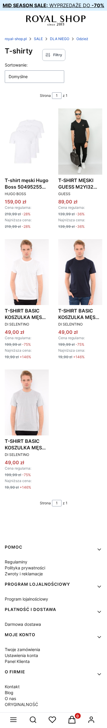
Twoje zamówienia (22, 649)
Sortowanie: (16, 64)
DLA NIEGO (59, 39)
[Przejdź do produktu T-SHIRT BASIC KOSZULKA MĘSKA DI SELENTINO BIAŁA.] (27, 272)
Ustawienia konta (21, 655)
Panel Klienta (17, 661)
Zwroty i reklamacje (24, 573)
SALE (38, 39)
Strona (45, 95)
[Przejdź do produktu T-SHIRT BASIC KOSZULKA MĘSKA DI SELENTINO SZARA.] (27, 402)
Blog (9, 692)
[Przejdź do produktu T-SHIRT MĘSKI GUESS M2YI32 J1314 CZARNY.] (80, 141)
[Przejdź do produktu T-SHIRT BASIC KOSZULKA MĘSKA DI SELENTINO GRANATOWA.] (80, 272)
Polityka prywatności (25, 567)
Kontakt (12, 686)
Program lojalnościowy (26, 598)
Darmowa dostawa (23, 624)
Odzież (82, 39)
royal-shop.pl (16, 39)
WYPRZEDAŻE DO (53, 5)
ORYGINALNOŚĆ (21, 704)
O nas (10, 698)
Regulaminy (16, 561)
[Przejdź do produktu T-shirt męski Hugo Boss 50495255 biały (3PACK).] (27, 141)
